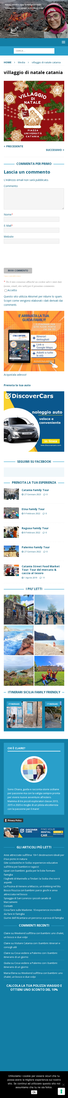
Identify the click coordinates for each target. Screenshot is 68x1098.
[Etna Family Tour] (11, 513)
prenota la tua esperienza (34, 482)
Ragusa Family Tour (35, 528)
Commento (11, 186)
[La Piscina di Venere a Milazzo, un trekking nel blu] (19, 671)
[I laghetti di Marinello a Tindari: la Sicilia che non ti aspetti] (49, 640)
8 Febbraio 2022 (32, 532)
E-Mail (7, 225)
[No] (63, 1084)
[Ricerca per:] (34, 50)
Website (9, 236)
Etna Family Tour (33, 509)
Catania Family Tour (35, 490)
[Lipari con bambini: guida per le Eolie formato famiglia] (19, 640)
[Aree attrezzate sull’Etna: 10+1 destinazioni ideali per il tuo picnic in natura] (19, 610)
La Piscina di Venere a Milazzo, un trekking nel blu (32, 886)
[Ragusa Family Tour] (11, 532)
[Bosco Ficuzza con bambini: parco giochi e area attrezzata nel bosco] (49, 671)
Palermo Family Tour (36, 547)
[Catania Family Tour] (11, 494)
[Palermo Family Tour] (11, 551)
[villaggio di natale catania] (34, 139)
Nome (8, 214)
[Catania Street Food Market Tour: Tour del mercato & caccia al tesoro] (11, 570)
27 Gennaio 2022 (32, 551)
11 (44, 577)
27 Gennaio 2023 (32, 494)
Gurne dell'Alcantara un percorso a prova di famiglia (34, 918)
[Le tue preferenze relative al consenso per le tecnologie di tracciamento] (61, 1091)
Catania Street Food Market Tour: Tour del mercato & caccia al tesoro (41, 569)
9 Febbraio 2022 (32, 513)
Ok (34, 1092)
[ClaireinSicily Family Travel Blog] (34, 36)
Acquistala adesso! (15, 374)
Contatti (8, 906)
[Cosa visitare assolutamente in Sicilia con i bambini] (24, 714)
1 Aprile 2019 (30, 577)
